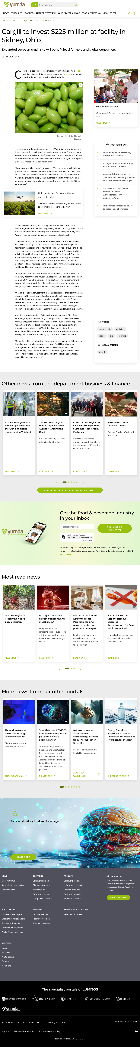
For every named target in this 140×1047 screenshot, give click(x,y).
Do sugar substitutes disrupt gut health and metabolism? (118, 165)
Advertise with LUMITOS (13, 1022)
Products (6, 952)
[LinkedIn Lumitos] (136, 1031)
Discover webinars (41, 914)
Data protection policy (49, 1031)
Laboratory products (73, 885)
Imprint (5, 1031)
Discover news (8, 880)
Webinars (6, 961)
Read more (66, 554)
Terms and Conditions (24, 1031)
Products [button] (29, 13)
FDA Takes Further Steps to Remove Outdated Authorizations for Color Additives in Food (116, 193)
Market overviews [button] (46, 13)
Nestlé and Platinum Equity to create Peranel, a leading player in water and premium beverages (119, 177)
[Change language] (134, 13)
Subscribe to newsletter (114, 528)
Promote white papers (12, 927)
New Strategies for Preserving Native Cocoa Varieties (117, 154)
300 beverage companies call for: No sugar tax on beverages (118, 207)
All (33, 5)
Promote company (41, 894)
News (4, 948)
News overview (8, 889)
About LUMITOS (36, 1022)
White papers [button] (65, 13)
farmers (66, 74)
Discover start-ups (41, 885)
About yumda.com (56, 1022)
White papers (8, 956)
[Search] (76, 5)
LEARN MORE (23, 857)
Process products (72, 889)
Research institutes (73, 914)
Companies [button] (16, 13)
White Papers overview (12, 932)
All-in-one (6, 965)
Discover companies (42, 880)
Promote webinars (41, 918)
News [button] (6, 13)
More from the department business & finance (70, 490)
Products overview (72, 898)
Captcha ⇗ (87, 541)
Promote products (72, 894)
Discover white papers (12, 914)
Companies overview (42, 898)
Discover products (72, 880)
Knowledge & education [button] (87, 13)
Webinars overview (41, 923)
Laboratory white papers (13, 918)
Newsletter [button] (109, 13)
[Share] (129, 13)
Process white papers (12, 923)
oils (79, 70)
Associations (39, 889)
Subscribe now (118, 897)
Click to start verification (80, 537)
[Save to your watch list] (124, 13)
